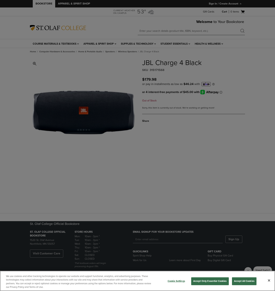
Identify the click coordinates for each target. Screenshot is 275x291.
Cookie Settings (176, 281)
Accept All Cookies (244, 281)
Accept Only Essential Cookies (210, 281)
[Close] (269, 280)
